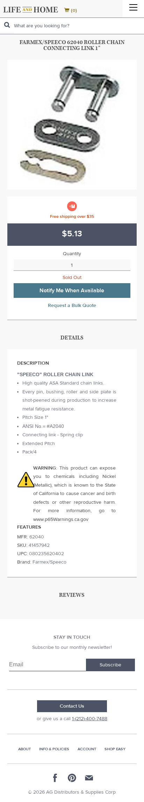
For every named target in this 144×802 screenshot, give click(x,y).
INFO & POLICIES (54, 749)
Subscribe (110, 665)
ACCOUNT (87, 749)
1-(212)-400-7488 (89, 719)
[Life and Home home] (30, 9)
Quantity (72, 253)
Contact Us (72, 706)
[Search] (7, 25)
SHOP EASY (115, 749)
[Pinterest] (72, 778)
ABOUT (24, 749)
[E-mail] (89, 778)
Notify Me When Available (71, 290)
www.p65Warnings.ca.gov (60, 519)
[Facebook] (55, 778)
